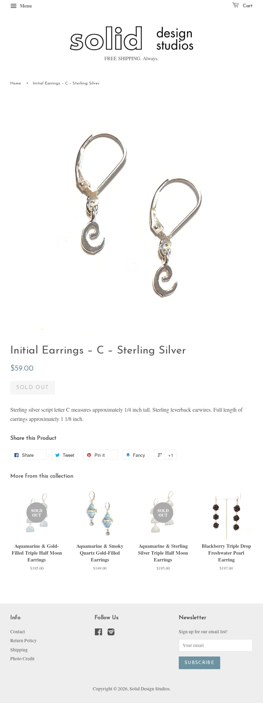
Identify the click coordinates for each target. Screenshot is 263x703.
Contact (17, 631)
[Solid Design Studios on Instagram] (111, 633)
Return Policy (23, 640)
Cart (247, 6)
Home (15, 83)
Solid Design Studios (149, 689)
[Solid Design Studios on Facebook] (98, 633)
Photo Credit (22, 658)
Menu (25, 5)
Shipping (19, 650)
